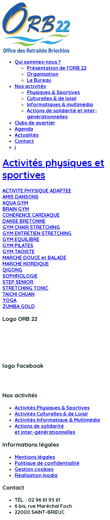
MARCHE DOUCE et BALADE (34, 258)
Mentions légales (35, 457)
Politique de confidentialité (47, 463)
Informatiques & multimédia (60, 104)
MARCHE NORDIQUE (25, 264)
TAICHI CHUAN (18, 294)
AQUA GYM (15, 203)
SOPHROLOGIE (20, 276)
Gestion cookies (34, 469)
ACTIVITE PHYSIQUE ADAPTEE (36, 191)
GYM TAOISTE (18, 251)
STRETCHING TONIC (25, 288)
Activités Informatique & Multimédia (57, 420)
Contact (24, 141)
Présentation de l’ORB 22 (56, 68)
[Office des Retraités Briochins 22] (36, 51)
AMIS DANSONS (20, 197)
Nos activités (30, 86)
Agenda (24, 129)
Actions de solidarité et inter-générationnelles (62, 113)
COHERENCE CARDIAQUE (31, 215)
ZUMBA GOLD (18, 306)
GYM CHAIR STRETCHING (31, 227)
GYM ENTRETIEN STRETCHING (37, 233)
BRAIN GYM (15, 209)
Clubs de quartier (35, 123)
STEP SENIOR (17, 282)
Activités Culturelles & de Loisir (51, 414)
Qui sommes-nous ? (38, 62)
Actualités (26, 135)
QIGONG (12, 270)
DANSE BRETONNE (24, 221)
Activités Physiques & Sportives (52, 408)
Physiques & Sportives (53, 92)
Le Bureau (39, 80)
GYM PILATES (17, 245)
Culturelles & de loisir (52, 98)
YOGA (9, 300)
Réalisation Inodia (36, 475)
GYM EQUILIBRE (20, 239)
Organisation (42, 74)
